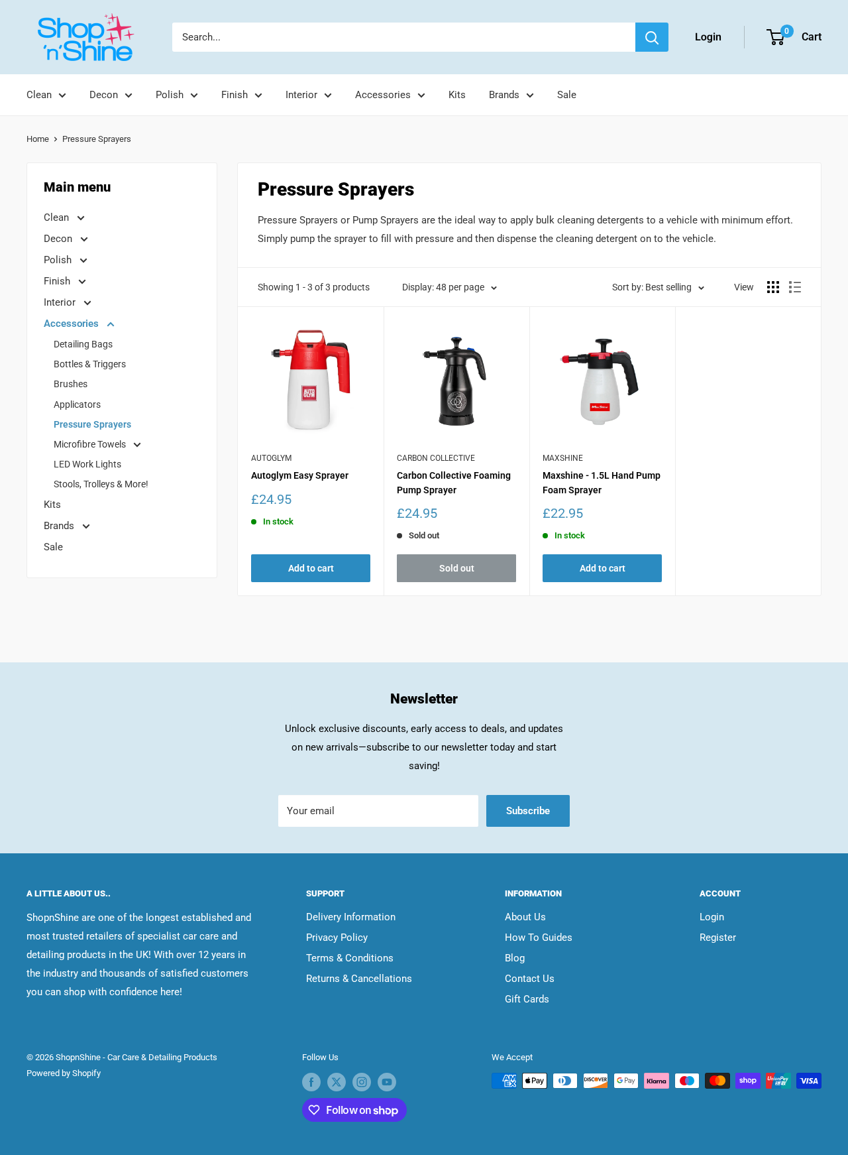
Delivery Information (351, 917)
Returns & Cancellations (359, 979)
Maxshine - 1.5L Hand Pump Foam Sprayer (602, 482)
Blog (515, 958)
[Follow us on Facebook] (311, 1082)
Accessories (383, 95)
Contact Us (530, 979)
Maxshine (563, 458)
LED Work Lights (87, 464)
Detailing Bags (83, 344)
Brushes (70, 384)
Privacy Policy (337, 937)
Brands (504, 95)
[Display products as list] (795, 287)
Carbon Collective (436, 458)
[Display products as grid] (773, 287)
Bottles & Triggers (90, 364)
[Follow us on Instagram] (361, 1082)
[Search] (651, 37)
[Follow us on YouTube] (387, 1082)
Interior (301, 95)
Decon (103, 95)
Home (37, 139)
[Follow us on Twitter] (336, 1082)
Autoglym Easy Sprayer (299, 475)
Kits (457, 95)
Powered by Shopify (63, 1073)
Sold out (456, 568)
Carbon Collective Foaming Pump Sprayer (454, 482)
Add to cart (311, 568)
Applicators (77, 404)
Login (712, 917)
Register (718, 937)
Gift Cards (527, 999)
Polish (170, 95)
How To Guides (538, 937)
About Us (525, 917)
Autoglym (271, 458)
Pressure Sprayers (96, 139)
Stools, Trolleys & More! (101, 484)
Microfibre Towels (91, 444)
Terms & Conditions (350, 958)
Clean (39, 95)
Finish (234, 95)
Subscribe (528, 811)
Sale (566, 95)
